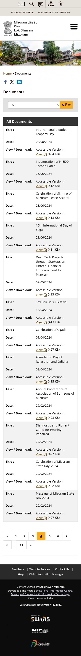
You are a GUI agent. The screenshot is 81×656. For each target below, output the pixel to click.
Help (21, 574)
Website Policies (39, 569)
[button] (74, 26)
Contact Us (62, 569)
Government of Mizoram (54, 12)
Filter (68, 104)
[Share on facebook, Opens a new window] (5, 81)
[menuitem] (31, 4)
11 (21, 545)
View (39, 154)
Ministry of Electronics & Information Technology (40, 594)
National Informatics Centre (55, 590)
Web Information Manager (46, 574)
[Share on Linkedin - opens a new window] (19, 81)
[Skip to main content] (21, 4)
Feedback (18, 569)
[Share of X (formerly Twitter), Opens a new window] (12, 81)
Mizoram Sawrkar (22, 12)
